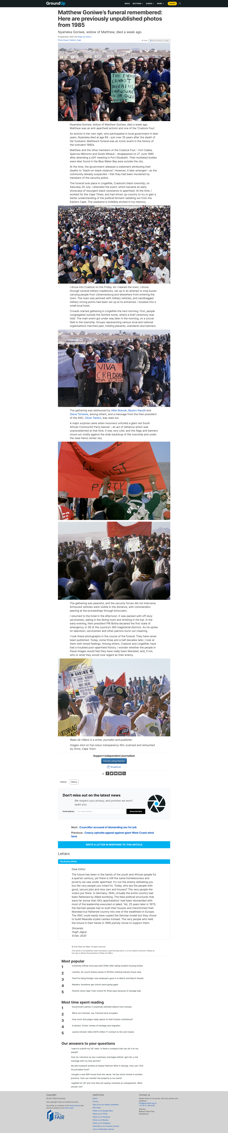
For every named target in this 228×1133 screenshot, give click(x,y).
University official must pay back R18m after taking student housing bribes (107, 966)
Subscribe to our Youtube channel (106, 1126)
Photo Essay (63, 40)
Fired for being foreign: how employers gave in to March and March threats (108, 978)
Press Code (68, 1108)
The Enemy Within (68, 861)
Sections (138, 3)
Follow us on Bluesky (101, 1120)
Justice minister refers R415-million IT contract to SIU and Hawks (103, 1032)
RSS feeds (97, 1108)
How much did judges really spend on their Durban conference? (102, 1019)
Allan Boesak (119, 410)
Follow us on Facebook (101, 1117)
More (160, 3)
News (127, 3)
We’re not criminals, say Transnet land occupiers (95, 1013)
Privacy (95, 1101)
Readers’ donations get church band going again (95, 984)
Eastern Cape (75, 40)
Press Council (75, 1105)
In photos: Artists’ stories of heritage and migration (96, 1025)
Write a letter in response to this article (114, 844)
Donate (172, 3)
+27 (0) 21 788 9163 (147, 1105)
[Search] (180, 3)
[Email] (116, 774)
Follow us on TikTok (100, 1114)
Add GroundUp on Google (160, 40)
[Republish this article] (124, 774)
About (95, 1098)
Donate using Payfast (114, 761)
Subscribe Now (136, 811)
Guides (150, 3)
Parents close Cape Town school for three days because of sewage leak (106, 991)
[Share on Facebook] (108, 774)
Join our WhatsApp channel (103, 1129)
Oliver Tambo (93, 417)
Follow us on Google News (103, 1111)
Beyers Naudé (137, 410)
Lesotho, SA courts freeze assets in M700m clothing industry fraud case (106, 972)
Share (145, 40)
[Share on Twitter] (112, 774)
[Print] (120, 774)
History (74, 782)
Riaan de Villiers (84, 37)
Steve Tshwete (79, 414)
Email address (68, 811)
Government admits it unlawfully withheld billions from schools (102, 1007)
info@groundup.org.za (147, 1103)
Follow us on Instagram (101, 1123)
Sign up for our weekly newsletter (106, 1105)
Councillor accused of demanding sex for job (108, 827)
